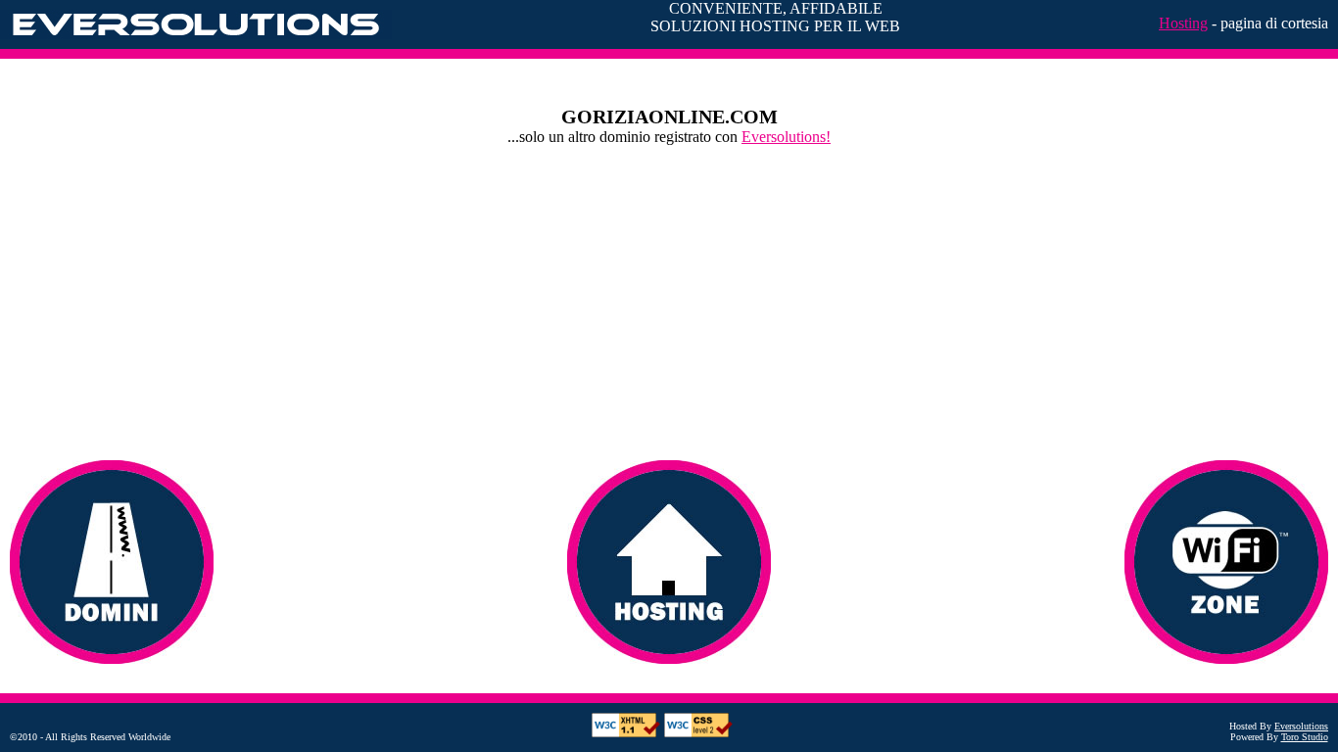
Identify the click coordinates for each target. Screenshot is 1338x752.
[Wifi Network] (1226, 562)
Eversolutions (1301, 726)
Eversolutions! (786, 136)
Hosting (1183, 23)
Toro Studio (1304, 736)
